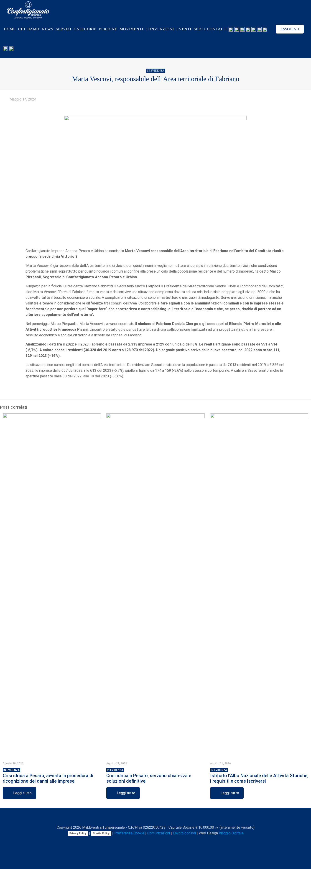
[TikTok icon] (170, 841)
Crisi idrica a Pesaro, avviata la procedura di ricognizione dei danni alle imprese (48, 776)
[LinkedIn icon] (156, 841)
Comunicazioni (158, 833)
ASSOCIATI (289, 29)
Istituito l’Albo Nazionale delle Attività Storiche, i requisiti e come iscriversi (259, 776)
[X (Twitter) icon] (146, 841)
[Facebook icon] (141, 841)
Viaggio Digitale (231, 833)
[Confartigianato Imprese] (28, 9)
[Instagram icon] (160, 841)
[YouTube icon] (151, 841)
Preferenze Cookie (129, 833)
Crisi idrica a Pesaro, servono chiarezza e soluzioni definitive (148, 776)
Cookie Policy (101, 833)
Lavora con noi (184, 833)
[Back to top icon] (155, 817)
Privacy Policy (77, 833)
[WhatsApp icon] (136, 841)
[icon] (165, 841)
